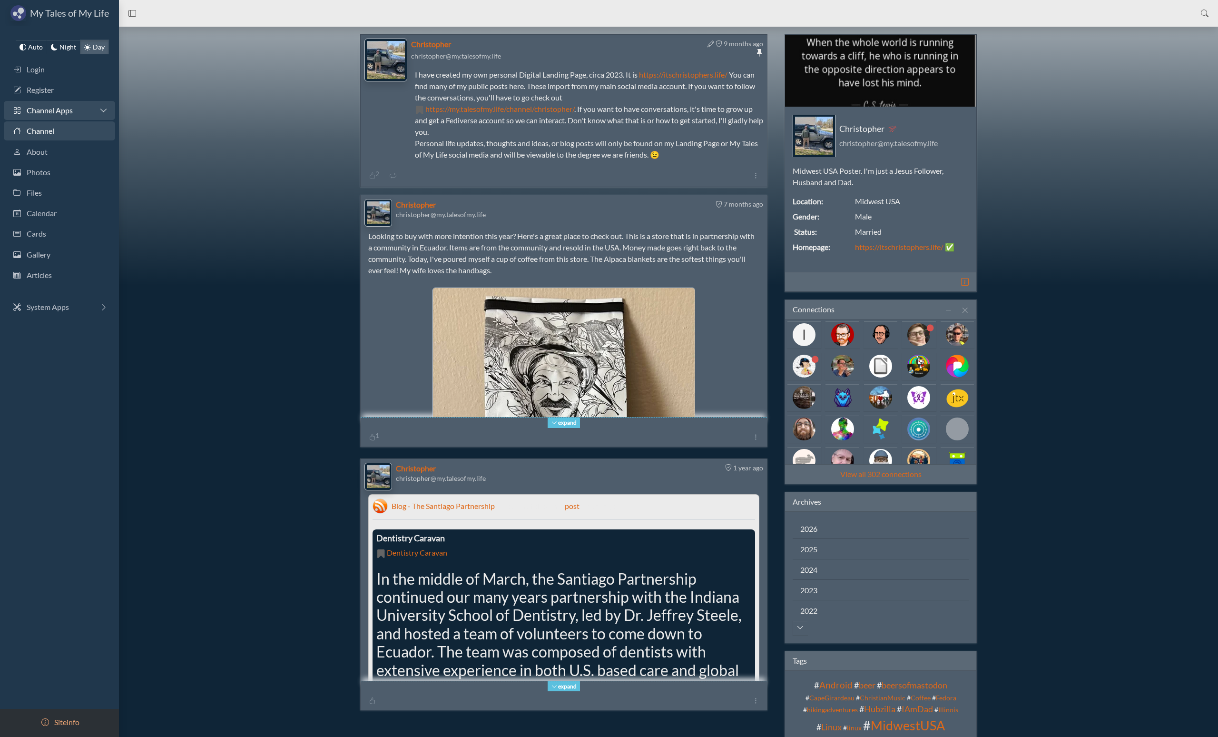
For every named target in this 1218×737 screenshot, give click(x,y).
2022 (808, 610)
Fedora (946, 698)
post (572, 505)
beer (867, 685)
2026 (808, 528)
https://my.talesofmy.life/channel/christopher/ (499, 108)
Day (99, 47)
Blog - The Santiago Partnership (443, 505)
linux (854, 728)
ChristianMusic (882, 698)
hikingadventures (832, 710)
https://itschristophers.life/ (683, 74)
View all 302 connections (881, 473)
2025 (808, 548)
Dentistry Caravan (417, 552)
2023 (808, 589)
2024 (808, 569)
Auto (35, 47)
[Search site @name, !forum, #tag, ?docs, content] (1204, 13)
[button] (132, 13)
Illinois (948, 710)
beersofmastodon (914, 685)
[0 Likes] (372, 700)
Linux (831, 727)
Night (67, 47)
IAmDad (917, 709)
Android (836, 684)
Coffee (921, 698)
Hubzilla (879, 709)
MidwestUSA (908, 725)
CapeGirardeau (832, 698)
